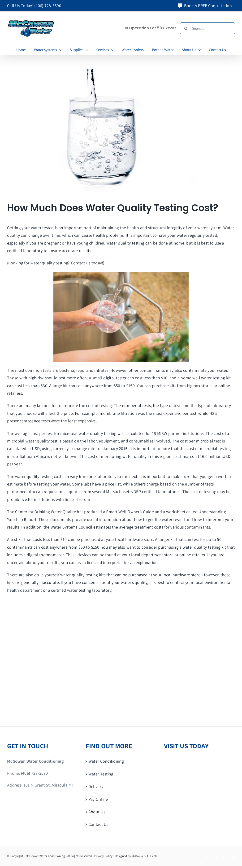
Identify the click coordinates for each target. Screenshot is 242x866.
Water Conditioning (106, 761)
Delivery (95, 786)
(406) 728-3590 (47, 5)
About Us (96, 811)
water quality (42, 263)
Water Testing (100, 774)
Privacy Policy (103, 856)
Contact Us (98, 824)
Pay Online (98, 799)
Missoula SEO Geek (144, 856)
